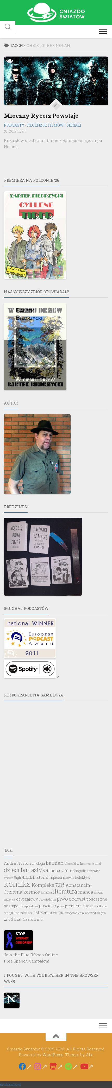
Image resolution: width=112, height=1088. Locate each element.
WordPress (52, 1054)
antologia (38, 863)
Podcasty (14, 125)
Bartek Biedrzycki (10, 1084)
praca (60, 906)
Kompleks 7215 (48, 885)
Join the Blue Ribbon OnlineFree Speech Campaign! (31, 958)
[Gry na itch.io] (56, 1066)
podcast (77, 899)
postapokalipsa (29, 906)
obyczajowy (27, 899)
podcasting (96, 899)
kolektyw (82, 877)
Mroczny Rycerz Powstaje (41, 115)
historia (40, 877)
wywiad (90, 913)
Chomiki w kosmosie (79, 864)
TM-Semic (42, 912)
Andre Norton (17, 863)
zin (7, 919)
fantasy (56, 870)
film (68, 870)
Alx (89, 1054)
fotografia (79, 871)
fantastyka (34, 870)
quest (88, 905)
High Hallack (23, 877)
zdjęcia (101, 913)
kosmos (31, 892)
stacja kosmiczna (18, 912)
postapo (11, 905)
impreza (55, 877)
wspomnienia (74, 913)
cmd (98, 863)
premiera (73, 905)
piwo (62, 899)
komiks (17, 884)
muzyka (9, 899)
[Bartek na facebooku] (25, 1066)
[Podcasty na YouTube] (87, 1066)
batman (55, 863)
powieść (47, 906)
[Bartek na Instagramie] (40, 1066)
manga (85, 892)
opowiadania (47, 899)
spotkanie (100, 906)
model (98, 892)
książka (46, 892)
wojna (58, 912)
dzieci (12, 870)
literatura (65, 891)
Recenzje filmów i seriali (54, 125)
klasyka (68, 878)
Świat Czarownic (27, 919)
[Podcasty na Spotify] (71, 1066)
